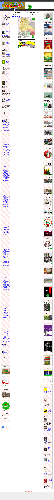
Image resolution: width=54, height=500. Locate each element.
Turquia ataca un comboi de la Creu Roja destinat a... (6, 125)
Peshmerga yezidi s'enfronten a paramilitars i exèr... (6, 336)
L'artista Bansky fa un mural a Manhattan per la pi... (6, 232)
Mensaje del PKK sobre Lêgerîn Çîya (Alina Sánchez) (6, 307)
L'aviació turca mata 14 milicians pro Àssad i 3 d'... (6, 144)
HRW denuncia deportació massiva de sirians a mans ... (6, 321)
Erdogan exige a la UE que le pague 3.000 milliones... (6, 339)
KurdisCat (12, 10)
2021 (3, 357)
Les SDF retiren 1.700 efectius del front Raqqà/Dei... (6, 171)
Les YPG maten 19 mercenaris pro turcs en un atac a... (6, 310)
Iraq (15, 10)
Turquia (19, 10)
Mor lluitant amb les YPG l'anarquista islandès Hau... (6, 168)
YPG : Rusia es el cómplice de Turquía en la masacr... (6, 181)
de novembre (5, 352)
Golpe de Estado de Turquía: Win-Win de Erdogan (7, 23)
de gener (4, 119)
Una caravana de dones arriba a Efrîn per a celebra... (6, 166)
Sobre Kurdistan (6, 10)
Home (2, 10)
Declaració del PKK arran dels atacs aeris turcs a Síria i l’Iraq (50, 481)
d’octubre (4, 351)
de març (4, 121)
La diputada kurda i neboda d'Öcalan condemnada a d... (6, 134)
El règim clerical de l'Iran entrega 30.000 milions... (6, 142)
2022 (3, 358)
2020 (3, 356)
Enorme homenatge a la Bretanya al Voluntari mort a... (6, 202)
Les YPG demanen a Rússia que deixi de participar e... (6, 184)
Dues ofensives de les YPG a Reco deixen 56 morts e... (6, 150)
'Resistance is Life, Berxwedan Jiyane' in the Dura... (6, 158)
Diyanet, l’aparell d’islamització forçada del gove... (6, 249)
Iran (22, 10)
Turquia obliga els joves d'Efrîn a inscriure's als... (6, 263)
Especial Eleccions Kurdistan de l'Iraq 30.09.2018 (35, 10)
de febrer (4, 120)
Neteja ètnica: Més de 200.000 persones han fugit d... (6, 244)
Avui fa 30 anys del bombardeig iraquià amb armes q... (6, 227)
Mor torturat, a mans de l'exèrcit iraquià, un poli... (6, 194)
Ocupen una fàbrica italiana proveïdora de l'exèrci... (6, 313)
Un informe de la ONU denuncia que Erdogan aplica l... (6, 290)
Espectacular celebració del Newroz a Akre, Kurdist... (6, 269)
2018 (3, 118)
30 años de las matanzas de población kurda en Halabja (6, 224)
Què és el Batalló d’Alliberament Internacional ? (5, 297)
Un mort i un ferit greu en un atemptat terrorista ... (6, 137)
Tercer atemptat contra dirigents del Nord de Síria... (6, 221)
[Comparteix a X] (15, 68)
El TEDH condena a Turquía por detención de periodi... (6, 277)
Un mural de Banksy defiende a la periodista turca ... (6, 235)
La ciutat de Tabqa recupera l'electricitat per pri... (6, 192)
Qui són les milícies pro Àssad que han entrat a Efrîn (19, 67)
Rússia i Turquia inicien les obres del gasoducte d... (6, 238)
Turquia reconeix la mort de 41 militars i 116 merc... (6, 147)
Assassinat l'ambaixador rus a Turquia (49, 419)
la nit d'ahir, (37, 51)
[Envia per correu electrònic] (13, 68)
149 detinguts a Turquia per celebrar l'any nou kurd (6, 274)
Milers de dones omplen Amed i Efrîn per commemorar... (6, 178)
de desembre (5, 353)
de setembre (5, 350)
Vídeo (49, 10)
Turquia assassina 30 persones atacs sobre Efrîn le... (6, 229)
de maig (4, 345)
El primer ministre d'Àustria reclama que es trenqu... (6, 318)
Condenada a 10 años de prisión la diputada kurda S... (6, 131)
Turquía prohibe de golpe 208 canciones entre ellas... (6, 128)
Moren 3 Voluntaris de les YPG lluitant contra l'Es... (6, 163)
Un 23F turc (7, 81)
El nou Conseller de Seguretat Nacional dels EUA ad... (6, 300)
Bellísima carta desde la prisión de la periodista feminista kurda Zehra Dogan (8, 54)
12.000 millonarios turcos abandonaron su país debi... (6, 189)
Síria (25, 10)
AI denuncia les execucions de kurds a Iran (50, 410)
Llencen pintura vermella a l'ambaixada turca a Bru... (6, 324)
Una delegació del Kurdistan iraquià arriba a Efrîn (6, 207)
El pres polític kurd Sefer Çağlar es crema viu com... (6, 266)
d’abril (4, 344)
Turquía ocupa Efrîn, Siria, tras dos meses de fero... (6, 247)
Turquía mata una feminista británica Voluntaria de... (5, 257)
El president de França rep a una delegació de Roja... (6, 342)
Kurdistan (45, 10)
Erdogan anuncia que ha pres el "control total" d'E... (6, 241)
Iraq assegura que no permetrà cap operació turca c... (6, 282)
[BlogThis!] (14, 68)
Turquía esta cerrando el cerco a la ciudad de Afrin (6, 210)
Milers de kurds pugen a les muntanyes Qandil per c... (6, 279)
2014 (3, 113)
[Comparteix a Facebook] (16, 68)
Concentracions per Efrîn (6, 261)
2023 (3, 359)
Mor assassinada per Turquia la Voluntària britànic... (6, 254)
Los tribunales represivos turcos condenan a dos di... (6, 330)
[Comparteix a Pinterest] (17, 68)
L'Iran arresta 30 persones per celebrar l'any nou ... (6, 327)
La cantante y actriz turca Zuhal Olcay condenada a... (6, 305)
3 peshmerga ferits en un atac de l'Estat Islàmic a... (6, 155)
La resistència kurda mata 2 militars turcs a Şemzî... (6, 287)
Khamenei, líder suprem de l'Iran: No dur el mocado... (6, 197)
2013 (3, 112)
